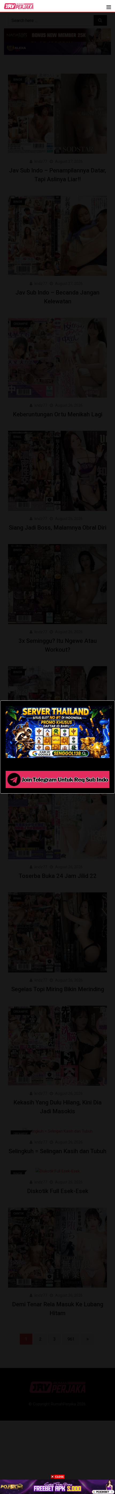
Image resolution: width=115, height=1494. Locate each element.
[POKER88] (57, 1486)
